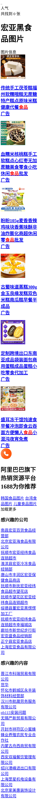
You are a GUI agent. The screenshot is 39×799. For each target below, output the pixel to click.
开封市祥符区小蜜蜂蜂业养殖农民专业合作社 (18, 734)
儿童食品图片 (25, 504)
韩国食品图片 (12, 498)
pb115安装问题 (13, 712)
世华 (5, 685)
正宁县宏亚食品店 (16, 641)
